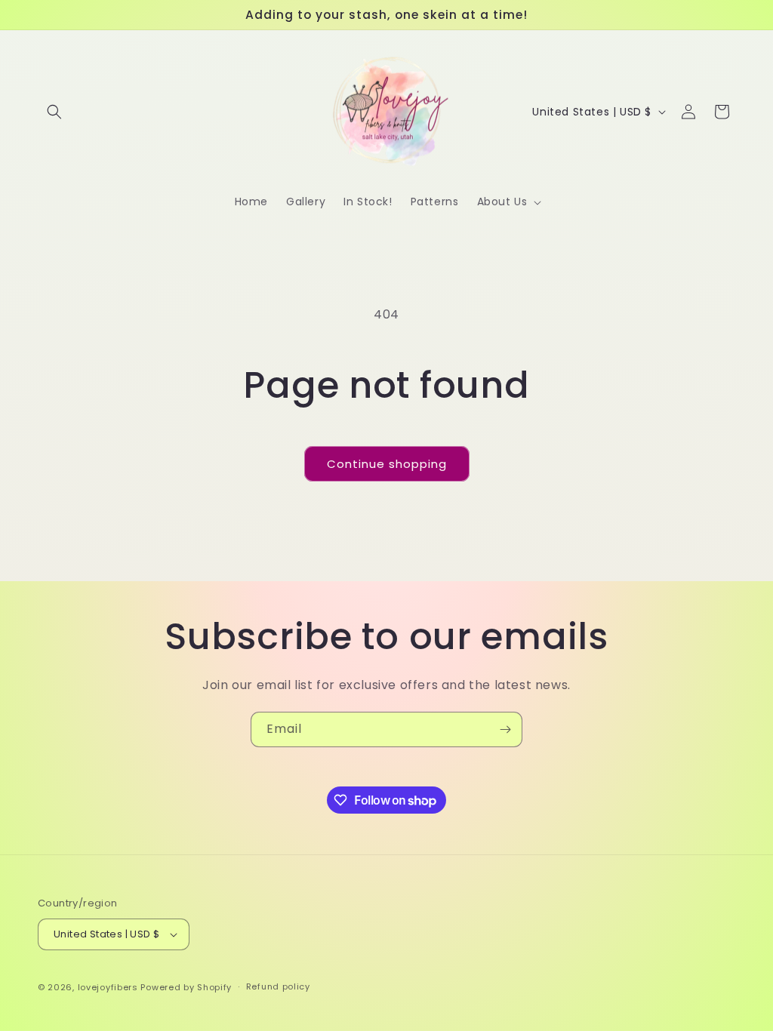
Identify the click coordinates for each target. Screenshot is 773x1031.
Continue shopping (387, 464)
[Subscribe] (505, 729)
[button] (54, 111)
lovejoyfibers (108, 987)
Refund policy (278, 986)
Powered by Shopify (186, 987)
